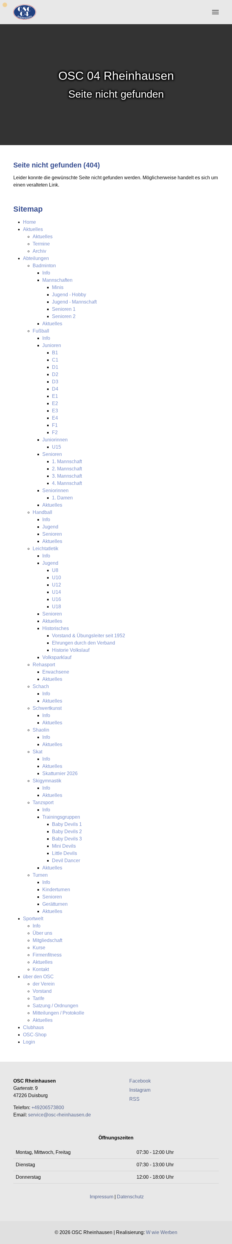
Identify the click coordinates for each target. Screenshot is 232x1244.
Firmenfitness (47, 954)
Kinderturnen (56, 889)
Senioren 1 (64, 309)
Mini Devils (64, 846)
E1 (55, 396)
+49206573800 (47, 1107)
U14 (56, 592)
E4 (55, 418)
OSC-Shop (35, 1034)
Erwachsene (55, 671)
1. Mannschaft (67, 461)
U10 (56, 577)
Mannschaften (57, 280)
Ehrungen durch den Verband (83, 642)
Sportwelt (33, 918)
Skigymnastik (47, 780)
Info (46, 272)
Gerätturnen (55, 904)
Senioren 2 (64, 316)
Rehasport (44, 664)
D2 (55, 374)
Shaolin (41, 729)
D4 (55, 388)
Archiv (39, 251)
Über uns (42, 933)
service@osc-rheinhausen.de (59, 1114)
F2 (55, 432)
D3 (55, 381)
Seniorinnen (55, 490)
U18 (56, 606)
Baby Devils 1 (67, 824)
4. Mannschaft (67, 483)
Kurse (39, 947)
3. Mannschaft (67, 476)
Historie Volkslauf (70, 650)
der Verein (44, 983)
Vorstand (42, 991)
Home (29, 222)
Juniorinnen (55, 439)
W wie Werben (161, 1232)
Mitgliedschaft (47, 940)
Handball (42, 512)
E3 (55, 410)
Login (29, 1041)
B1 (55, 352)
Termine (41, 243)
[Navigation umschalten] (215, 12)
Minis (57, 287)
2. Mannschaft (67, 468)
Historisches (55, 628)
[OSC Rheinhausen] (24, 12)
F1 (55, 425)
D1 (55, 367)
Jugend (50, 526)
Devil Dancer (66, 860)
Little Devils (64, 853)
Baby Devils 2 (67, 831)
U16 (56, 599)
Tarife (38, 998)
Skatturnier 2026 (60, 773)
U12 (56, 584)
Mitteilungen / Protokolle (58, 1012)
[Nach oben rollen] (223, 1235)
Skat (37, 751)
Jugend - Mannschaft (74, 301)
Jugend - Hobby (69, 294)
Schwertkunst (47, 708)
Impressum (101, 1196)
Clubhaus (33, 1027)
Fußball (41, 330)
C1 (55, 359)
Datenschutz (130, 1196)
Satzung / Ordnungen (55, 1005)
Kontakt (41, 969)
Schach (41, 686)
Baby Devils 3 (67, 838)
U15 (56, 447)
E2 (55, 403)
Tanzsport (43, 802)
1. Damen (62, 497)
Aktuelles (33, 229)
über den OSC (38, 976)
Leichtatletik (45, 548)
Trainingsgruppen (61, 817)
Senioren (52, 454)
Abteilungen (36, 258)
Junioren (51, 345)
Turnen (40, 875)
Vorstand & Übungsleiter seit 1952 (88, 635)
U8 (55, 570)
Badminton (44, 265)
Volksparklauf (56, 657)
